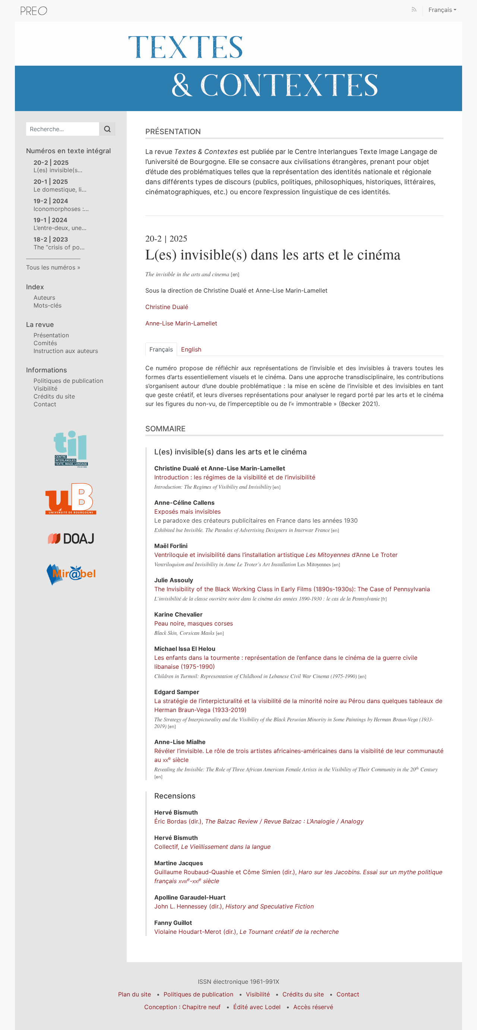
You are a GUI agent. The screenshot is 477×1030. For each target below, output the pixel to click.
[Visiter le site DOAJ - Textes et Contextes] (71, 538)
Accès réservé (313, 1007)
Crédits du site (54, 396)
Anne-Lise (181, 323)
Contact (45, 404)
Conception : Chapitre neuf (182, 1007)
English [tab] (191, 349)
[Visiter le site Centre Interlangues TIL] (71, 449)
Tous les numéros (50, 267)
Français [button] (440, 9)
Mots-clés (47, 305)
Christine (166, 307)
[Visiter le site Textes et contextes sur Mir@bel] (71, 574)
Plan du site (134, 994)
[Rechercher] (107, 129)
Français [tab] (161, 349)
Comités (45, 343)
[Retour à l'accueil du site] (238, 65)
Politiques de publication (68, 380)
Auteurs (44, 297)
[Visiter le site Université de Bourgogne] (71, 499)
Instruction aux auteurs (66, 351)
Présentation (51, 335)
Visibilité (45, 388)
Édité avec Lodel (257, 1007)
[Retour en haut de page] (471, 5)
